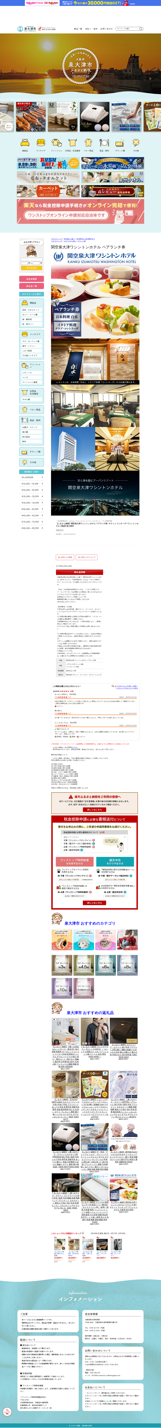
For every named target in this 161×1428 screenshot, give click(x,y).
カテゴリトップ (56, 239)
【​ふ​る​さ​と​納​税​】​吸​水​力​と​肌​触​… (59, 1254)
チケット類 (82, 241)
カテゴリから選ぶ (70, 241)
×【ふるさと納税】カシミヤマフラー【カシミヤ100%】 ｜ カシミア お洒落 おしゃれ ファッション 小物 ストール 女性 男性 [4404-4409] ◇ (95, 1052)
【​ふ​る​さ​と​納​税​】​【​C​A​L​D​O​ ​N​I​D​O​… (73, 1254)
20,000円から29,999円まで (85, 239)
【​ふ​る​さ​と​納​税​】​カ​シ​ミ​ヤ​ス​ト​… (116, 1254)
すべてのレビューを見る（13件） (126, 686)
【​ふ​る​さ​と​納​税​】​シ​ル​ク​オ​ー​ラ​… (101, 1254)
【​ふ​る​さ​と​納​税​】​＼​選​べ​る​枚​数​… (87, 1254)
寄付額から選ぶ (69, 239)
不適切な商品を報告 (65, 566)
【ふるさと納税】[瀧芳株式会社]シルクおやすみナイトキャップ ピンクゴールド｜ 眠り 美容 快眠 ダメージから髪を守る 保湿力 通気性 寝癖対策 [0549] (124, 1157)
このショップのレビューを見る (127, 688)
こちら (75, 747)
